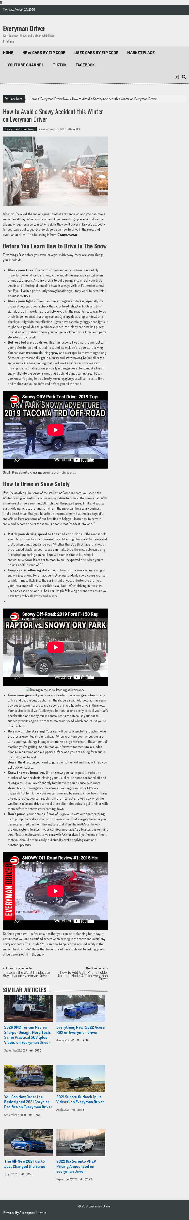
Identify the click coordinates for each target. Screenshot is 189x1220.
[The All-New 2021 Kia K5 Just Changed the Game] (28, 1142)
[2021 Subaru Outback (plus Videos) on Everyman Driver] (80, 1078)
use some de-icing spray (42, 353)
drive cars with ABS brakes (60, 834)
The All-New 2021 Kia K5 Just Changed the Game (24, 1164)
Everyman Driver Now (54, 99)
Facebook (85, 64)
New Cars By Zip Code (43, 52)
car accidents (31, 778)
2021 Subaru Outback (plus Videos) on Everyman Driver (80, 1099)
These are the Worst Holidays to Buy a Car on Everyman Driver (26, 974)
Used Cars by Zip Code (96, 52)
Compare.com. (67, 234)
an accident (45, 575)
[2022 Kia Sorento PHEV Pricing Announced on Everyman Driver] (80, 1142)
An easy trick (42, 280)
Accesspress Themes (32, 1212)
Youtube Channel (25, 64)
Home (8, 52)
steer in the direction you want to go (32, 762)
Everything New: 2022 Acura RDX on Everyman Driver (80, 1030)
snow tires (23, 296)
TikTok (60, 64)
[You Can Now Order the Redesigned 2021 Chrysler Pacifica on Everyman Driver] (28, 1078)
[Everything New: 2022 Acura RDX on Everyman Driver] (80, 1008)
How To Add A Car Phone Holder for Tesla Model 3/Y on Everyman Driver (83, 975)
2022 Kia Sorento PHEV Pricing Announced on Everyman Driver (76, 1166)
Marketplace (141, 52)
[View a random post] (177, 77)
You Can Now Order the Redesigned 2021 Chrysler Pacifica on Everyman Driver (28, 1102)
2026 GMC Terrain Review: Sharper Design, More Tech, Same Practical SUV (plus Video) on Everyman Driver (27, 1035)
